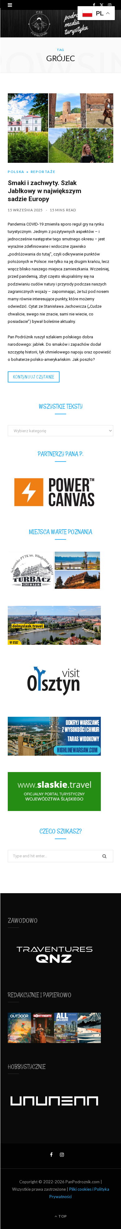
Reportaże (43, 172)
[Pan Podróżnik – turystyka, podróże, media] (60, 23)
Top (62, 1216)
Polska (16, 172)
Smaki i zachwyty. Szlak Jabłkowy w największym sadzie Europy (44, 191)
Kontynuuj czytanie (33, 376)
